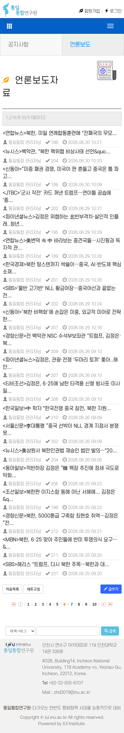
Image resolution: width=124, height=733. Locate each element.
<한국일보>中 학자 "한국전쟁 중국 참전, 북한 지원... (57, 408)
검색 (112, 631)
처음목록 (12, 589)
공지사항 (18, 45)
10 (94, 604)
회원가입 (91, 11)
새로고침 (33, 589)
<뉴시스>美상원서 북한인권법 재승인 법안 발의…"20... (60, 451)
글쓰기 (112, 589)
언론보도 (80, 45)
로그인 (115, 11)
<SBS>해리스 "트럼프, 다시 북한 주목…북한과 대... (56, 564)
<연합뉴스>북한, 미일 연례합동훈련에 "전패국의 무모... (60, 133)
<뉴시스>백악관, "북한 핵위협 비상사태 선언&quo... (56, 152)
